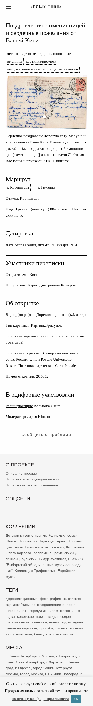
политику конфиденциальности (40, 698)
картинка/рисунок (41, 61)
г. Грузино (46, 187)
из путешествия (19, 634)
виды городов (59, 616)
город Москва (31, 674)
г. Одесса (23, 668)
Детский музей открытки (26, 535)
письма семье (17, 622)
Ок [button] (76, 698)
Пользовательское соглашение (32, 485)
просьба (46, 628)
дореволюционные (55, 53)
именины (14, 61)
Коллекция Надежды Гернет (42, 541)
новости (67, 610)
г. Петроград (66, 656)
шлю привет (16, 610)
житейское (72, 599)
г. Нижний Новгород (61, 674)
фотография (50, 599)
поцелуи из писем (63, 69)
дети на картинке (21, 53)
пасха (41, 616)
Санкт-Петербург (30, 662)
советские (25, 616)
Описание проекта (21, 473)
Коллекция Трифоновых (35, 570)
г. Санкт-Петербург (21, 656)
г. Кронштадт (18, 187)
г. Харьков (54, 662)
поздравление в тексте (26, 69)
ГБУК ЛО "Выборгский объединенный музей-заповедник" (44, 565)
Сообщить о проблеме (46, 434)
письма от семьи (69, 628)
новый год (57, 622)
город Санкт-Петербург (52, 668)
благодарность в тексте (53, 634)
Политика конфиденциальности (32, 479)
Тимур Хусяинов (52, 559)
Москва (12, 674)
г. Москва (46, 656)
